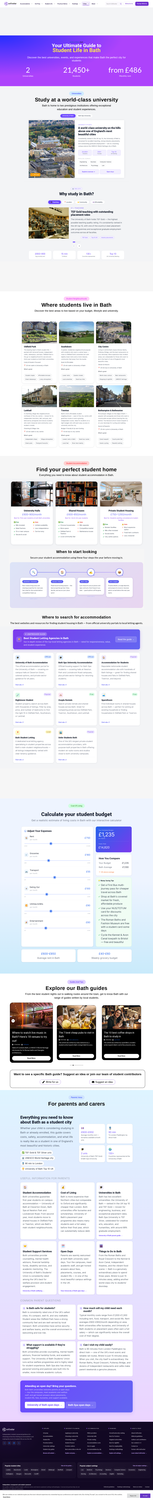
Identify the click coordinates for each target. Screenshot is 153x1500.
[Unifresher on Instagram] (4, 1443)
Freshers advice (70, 1446)
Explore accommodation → (95, 1453)
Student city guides (48, 1449)
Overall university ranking (117, 1433)
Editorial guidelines (136, 1436)
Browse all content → (49, 1453)
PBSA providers (92, 1433)
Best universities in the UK (73, 1449)
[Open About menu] (97, 4)
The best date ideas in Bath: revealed (69, 1006)
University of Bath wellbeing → (33, 1291)
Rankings (75, 4)
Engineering (141, 1470)
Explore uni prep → (70, 1453)
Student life (46, 1439)
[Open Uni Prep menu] (42, 4)
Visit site (18, 685)
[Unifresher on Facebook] (9, 1443)
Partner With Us (142, 3)
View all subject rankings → (140, 1465)
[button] (70, 1065)
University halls (91, 1436)
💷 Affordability (98, 202)
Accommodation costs (94, 1443)
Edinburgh (51, 1470)
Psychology (98, 1470)
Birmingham (34, 1470)
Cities (85, 4)
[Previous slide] (13, 1021)
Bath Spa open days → (80, 1405)
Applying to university (71, 1433)
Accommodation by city (94, 1449)
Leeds (26, 1470)
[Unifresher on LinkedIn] (14, 1443)
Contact (147, 1487)
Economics (132, 1470)
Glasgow (18, 1474)
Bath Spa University (84, 115)
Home (72, 42)
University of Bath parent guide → (111, 1235)
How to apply (91, 1446)
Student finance (70, 1443)
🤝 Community (82, 202)
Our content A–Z (136, 1443)
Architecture (92, 1474)
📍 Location (68, 202)
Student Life (48, 4)
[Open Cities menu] (88, 4)
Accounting (103, 1474)
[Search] (121, 4)
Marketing (120, 1474)
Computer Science (119, 1470)
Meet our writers (137, 1487)
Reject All (133, 1496)
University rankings (49, 1446)
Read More (6, 1497)
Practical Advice (62, 4)
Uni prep (45, 1433)
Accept (145, 1496)
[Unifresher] (10, 4)
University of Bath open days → (44, 1404)
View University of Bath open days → (74, 1291)
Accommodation (25, 4)
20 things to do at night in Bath (112, 1006)
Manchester (17, 1470)
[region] (76, 1495)
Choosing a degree (70, 1439)
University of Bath (68, 115)
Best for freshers (114, 1436)
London (8, 1470)
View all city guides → (67, 1465)
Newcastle (28, 1474)
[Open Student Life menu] (54, 4)
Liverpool (69, 1470)
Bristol (43, 1470)
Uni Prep (37, 4)
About (93, 4)
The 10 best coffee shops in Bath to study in (26, 1004)
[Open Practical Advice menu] (69, 4)
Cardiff (36, 1474)
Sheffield (60, 1470)
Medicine (89, 1470)
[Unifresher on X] (19, 1443)
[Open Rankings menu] (79, 4)
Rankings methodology (116, 1449)
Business (108, 1470)
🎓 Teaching (55, 202)
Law (82, 1470)
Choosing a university (71, 1436)
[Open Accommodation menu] (31, 4)
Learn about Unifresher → (139, 1453)
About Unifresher (136, 1433)
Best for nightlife (114, 1443)
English (112, 1474)
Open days (110, 171)
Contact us (134, 1446)
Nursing (83, 1474)
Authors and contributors (138, 1439)
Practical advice (48, 1443)
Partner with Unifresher (138, 1449)
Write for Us (129, 3)
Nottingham (9, 1474)
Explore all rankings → (116, 1453)
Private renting (91, 1439)
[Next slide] (140, 1021)
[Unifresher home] (8, 1429)
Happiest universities (115, 1439)
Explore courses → (88, 171)
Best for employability (115, 1446)
